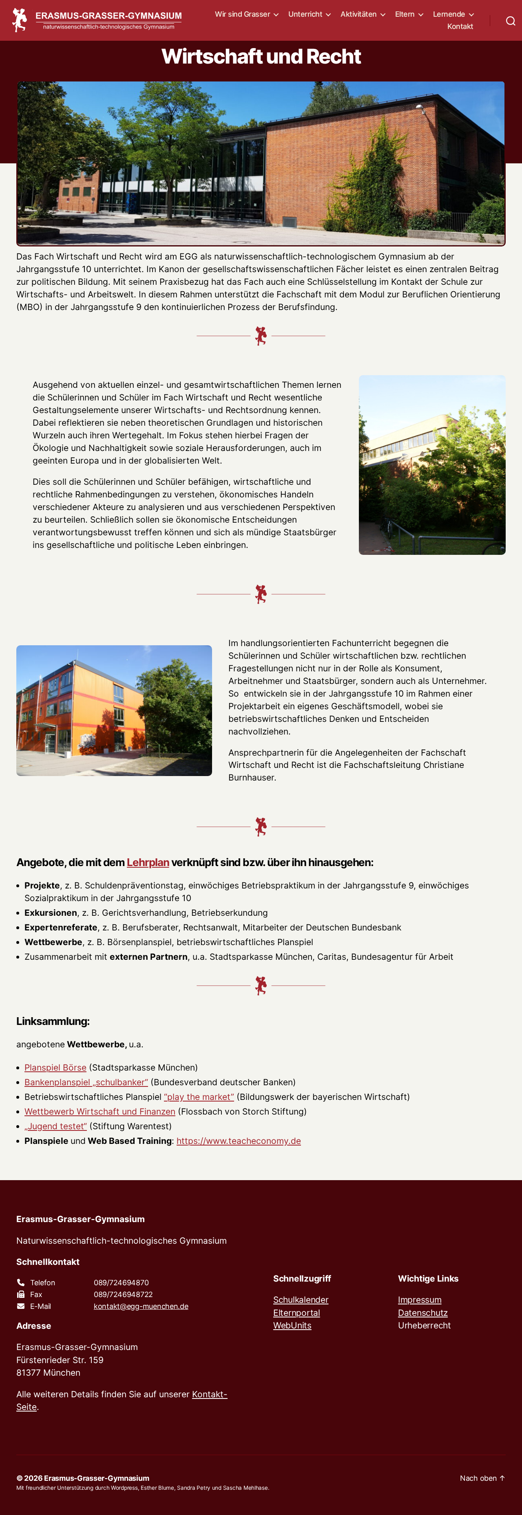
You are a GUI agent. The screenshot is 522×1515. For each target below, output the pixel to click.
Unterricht (305, 14)
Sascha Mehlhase (245, 1487)
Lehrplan (148, 862)
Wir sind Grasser (242, 14)
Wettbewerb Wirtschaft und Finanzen (99, 1111)
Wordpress (124, 1487)
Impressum (420, 1300)
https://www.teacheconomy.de (239, 1141)
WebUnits (292, 1325)
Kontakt (460, 26)
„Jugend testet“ (55, 1126)
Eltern (405, 14)
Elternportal (296, 1313)
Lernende (449, 14)
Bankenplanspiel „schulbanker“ (86, 1082)
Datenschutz (423, 1313)
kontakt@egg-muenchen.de (141, 1306)
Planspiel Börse (55, 1067)
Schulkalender (301, 1300)
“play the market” (199, 1097)
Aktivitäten (359, 14)
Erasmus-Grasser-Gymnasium (96, 1478)
